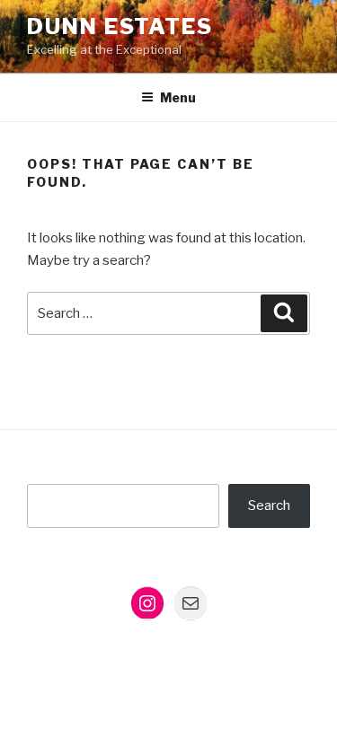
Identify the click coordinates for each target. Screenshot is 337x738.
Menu (178, 97)
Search (269, 505)
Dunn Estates (120, 26)
